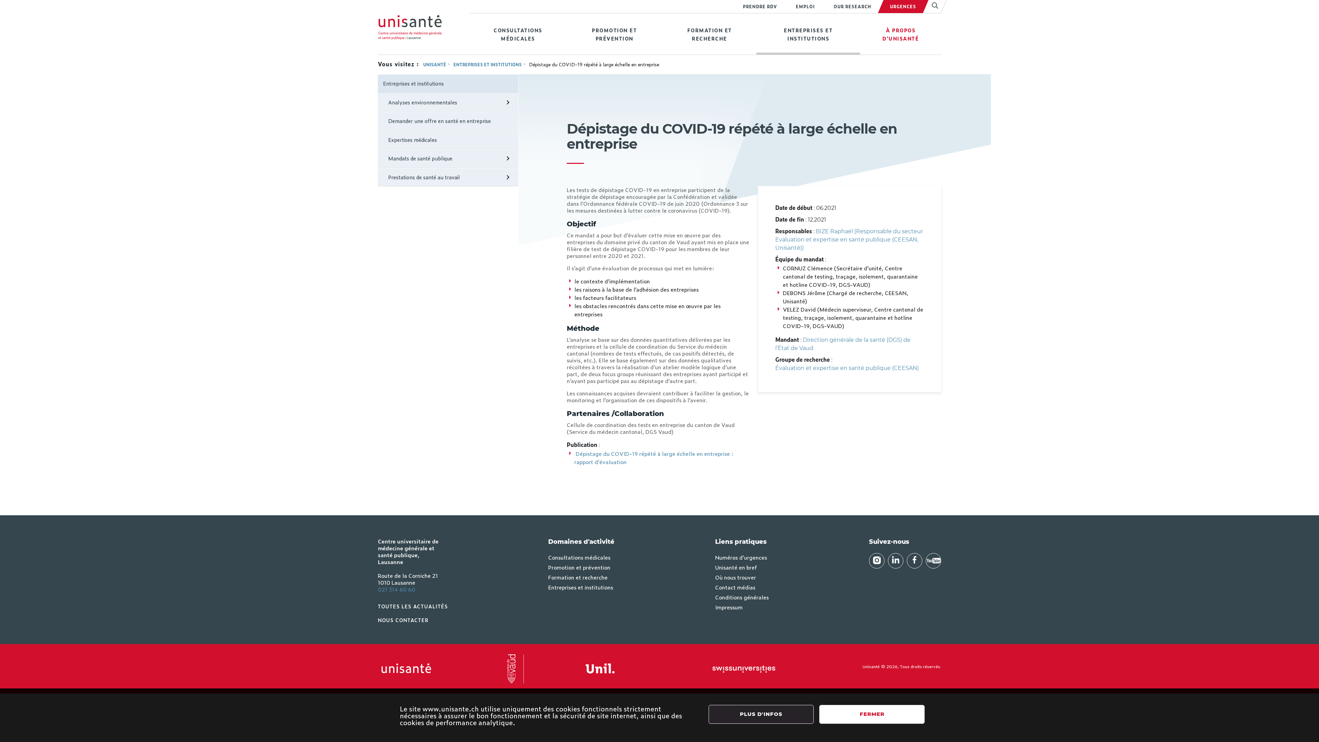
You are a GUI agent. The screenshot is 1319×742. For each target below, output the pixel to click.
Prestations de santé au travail (424, 177)
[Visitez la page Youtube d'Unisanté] (933, 561)
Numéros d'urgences (741, 557)
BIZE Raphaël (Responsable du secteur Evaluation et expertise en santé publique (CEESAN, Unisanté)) (849, 239)
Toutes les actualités (413, 606)
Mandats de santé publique (420, 158)
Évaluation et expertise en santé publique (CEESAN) (847, 368)
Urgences (903, 6)
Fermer (872, 714)
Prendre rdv (760, 6)
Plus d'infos (761, 714)
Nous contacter (403, 619)
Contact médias (735, 587)
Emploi (805, 6)
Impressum (729, 607)
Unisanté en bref (736, 567)
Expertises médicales (412, 140)
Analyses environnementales (422, 102)
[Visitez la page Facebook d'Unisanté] (914, 561)
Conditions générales (742, 597)
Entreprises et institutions (808, 34)
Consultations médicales (518, 34)
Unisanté (434, 64)
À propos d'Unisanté (900, 34)
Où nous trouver (735, 577)
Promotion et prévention (614, 34)
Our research (852, 6)
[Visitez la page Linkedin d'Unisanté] (895, 561)
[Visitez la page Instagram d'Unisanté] (876, 561)
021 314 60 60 (396, 589)
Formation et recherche (709, 34)
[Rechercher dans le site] (932, 6)
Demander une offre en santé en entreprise (439, 121)
